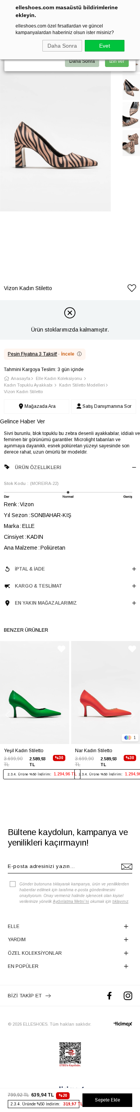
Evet (104, 46)
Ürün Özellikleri (38, 467)
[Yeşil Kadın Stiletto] (34, 692)
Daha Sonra (62, 46)
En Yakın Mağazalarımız (46, 603)
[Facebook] (109, 995)
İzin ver (116, 61)
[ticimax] (123, 1024)
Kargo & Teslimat (38, 586)
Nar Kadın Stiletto (93, 750)
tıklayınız (120, 901)
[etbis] (70, 1054)
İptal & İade (30, 569)
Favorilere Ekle (61, 649)
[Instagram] (128, 995)
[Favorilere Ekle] (132, 289)
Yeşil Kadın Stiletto (23, 750)
